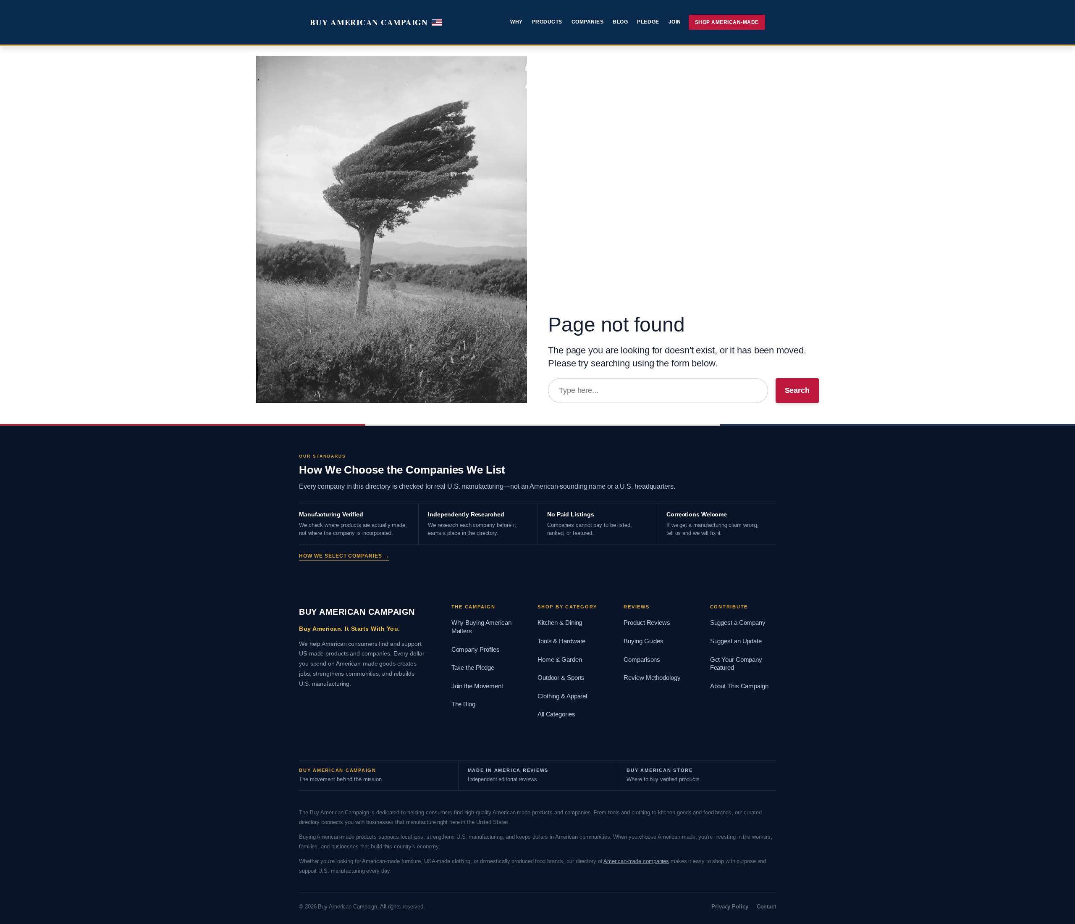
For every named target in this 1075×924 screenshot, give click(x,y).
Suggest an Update (736, 641)
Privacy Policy (729, 906)
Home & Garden (560, 659)
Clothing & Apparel (562, 696)
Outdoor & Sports (561, 677)
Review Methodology (652, 677)
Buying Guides (643, 641)
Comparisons (642, 659)
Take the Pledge (473, 667)
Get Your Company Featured (736, 663)
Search (797, 390)
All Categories (556, 714)
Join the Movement (477, 686)
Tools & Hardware (561, 641)
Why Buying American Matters (481, 626)
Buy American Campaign (369, 22)
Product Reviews (647, 622)
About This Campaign (739, 686)
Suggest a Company (738, 622)
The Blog (463, 704)
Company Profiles (475, 649)
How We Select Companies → (344, 556)
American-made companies (636, 861)
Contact (766, 906)
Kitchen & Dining (560, 622)
